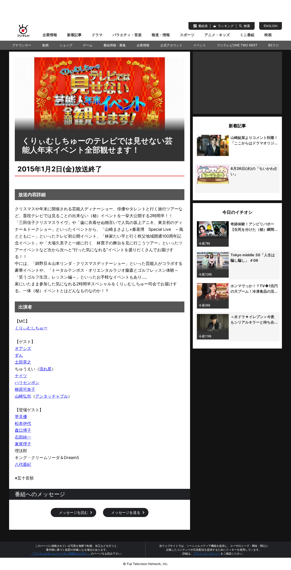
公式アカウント (171, 45)
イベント (199, 45)
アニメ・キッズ (217, 35)
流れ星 (45, 369)
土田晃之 (23, 362)
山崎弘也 (23, 396)
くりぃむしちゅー (31, 328)
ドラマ (97, 35)
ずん (19, 355)
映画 (268, 35)
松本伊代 (23, 423)
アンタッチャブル (51, 396)
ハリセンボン (27, 382)
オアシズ (23, 348)
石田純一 (23, 437)
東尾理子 (23, 444)
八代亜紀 (23, 464)
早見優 (21, 416)
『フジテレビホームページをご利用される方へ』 (61, 553)
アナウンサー (21, 45)
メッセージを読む (73, 512)
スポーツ (187, 35)
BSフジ (273, 45)
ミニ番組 (247, 35)
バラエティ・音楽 (127, 35)
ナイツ (21, 375)
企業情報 (50, 35)
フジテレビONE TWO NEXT (237, 45)
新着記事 (74, 35)
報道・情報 (161, 35)
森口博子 (23, 430)
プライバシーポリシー (207, 553)
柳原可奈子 (25, 389)
